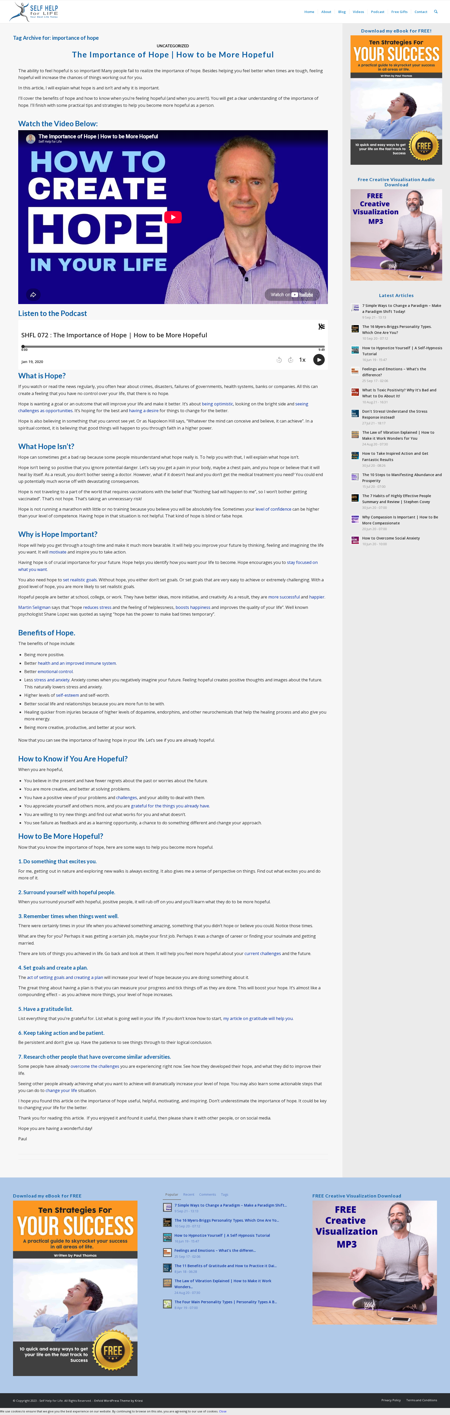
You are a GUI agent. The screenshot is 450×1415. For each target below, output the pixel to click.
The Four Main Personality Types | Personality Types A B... (225, 1301)
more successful (284, 597)
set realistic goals (80, 580)
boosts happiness (193, 607)
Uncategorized (173, 46)
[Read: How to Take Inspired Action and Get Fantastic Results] (355, 455)
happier (316, 597)
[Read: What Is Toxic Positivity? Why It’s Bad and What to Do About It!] (355, 392)
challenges (126, 797)
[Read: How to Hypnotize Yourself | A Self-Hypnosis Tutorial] (355, 350)
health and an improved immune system (77, 663)
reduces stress (97, 607)
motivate (57, 552)
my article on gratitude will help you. (258, 1018)
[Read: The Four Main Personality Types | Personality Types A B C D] (167, 1304)
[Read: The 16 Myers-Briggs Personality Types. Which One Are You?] (355, 328)
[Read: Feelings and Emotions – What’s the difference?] (355, 371)
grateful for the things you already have (170, 806)
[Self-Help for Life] (34, 11)
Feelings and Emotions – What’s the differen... (215, 1250)
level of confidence (273, 509)
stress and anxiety (52, 680)
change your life (61, 1090)
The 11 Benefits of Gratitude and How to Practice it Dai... (225, 1265)
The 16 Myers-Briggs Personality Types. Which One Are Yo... (226, 1220)
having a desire (144, 410)
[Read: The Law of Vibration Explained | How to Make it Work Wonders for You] (355, 434)
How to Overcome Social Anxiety (391, 538)
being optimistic (217, 404)
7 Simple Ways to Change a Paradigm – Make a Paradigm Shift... (230, 1205)
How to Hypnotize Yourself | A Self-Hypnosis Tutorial (222, 1235)
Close (223, 1411)
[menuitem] (309, 11)
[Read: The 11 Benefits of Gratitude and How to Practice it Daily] (167, 1268)
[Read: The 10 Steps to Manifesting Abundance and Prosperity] (355, 477)
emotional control (55, 671)
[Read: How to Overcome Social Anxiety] (355, 540)
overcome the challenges (95, 1066)
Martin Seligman (34, 607)
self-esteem (67, 695)
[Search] (436, 11)
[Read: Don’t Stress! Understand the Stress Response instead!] (355, 413)
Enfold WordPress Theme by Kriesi (118, 1401)
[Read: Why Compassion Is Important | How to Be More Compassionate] (355, 519)
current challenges (263, 953)
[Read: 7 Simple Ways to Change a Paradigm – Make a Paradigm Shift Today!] (355, 307)
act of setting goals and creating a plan (65, 977)
